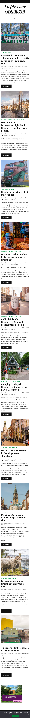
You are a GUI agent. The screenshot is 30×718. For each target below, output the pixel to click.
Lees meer (6, 86)
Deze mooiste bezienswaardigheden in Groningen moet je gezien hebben (14, 126)
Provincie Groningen (7, 189)
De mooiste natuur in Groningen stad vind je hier (12, 583)
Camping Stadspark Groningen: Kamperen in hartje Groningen (14, 387)
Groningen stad (6, 52)
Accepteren (15, 715)
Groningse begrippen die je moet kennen (15, 193)
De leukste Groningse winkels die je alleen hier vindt (13, 517)
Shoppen (14, 448)
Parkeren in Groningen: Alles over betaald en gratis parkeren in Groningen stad (15, 59)
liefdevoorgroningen (8, 66)
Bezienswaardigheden (8, 120)
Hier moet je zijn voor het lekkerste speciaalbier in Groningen (14, 257)
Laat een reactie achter (9, 68)
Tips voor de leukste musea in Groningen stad (15, 649)
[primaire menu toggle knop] (15, 19)
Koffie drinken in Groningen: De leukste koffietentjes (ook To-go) (13, 322)
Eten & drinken (5, 251)
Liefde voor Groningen (15, 9)
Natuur (14, 578)
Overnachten (16, 381)
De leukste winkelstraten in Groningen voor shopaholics (14, 453)
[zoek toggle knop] (28, 1)
